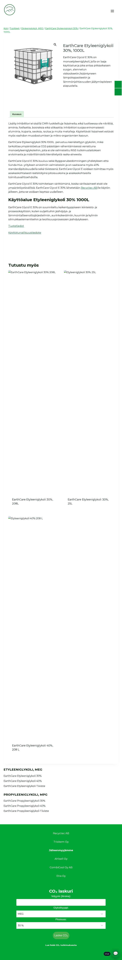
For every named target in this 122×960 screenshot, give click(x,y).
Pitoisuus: (61, 919)
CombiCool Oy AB (61, 867)
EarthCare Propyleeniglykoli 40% (25, 805)
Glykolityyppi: (61, 907)
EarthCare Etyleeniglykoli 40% (23, 780)
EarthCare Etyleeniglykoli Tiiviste (24, 785)
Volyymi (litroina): (61, 896)
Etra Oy (61, 875)
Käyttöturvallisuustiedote (24, 232)
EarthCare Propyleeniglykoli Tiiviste (26, 810)
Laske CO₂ (61, 935)
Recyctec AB (89, 187)
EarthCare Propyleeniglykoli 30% (24, 800)
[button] (55, 44)
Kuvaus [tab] (16, 114)
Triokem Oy (61, 841)
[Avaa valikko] (113, 11)
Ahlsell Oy (61, 858)
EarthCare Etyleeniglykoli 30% (23, 775)
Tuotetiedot (16, 225)
